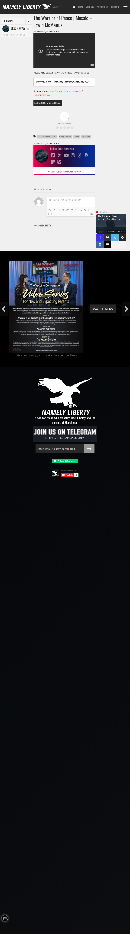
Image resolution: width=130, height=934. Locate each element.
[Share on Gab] (107, 237)
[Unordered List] (72, 210)
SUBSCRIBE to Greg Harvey (47, 102)
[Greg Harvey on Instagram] (10, 34)
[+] (50, 214)
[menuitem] (74, 7)
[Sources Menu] (125, 7)
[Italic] (54, 210)
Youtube (86, 136)
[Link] (85, 210)
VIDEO (88, 7)
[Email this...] (107, 244)
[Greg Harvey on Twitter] (3, 34)
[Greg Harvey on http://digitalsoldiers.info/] (24, 34)
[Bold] (50, 210)
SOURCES (115, 7)
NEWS (80, 7)
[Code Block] (81, 210)
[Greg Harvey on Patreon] (21, 34)
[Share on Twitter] (115, 237)
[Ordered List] (67, 210)
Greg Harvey (17, 28)
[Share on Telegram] (122, 237)
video (76, 136)
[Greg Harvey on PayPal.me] (17, 34)
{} (89, 210)
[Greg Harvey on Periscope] (14, 34)
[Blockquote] (76, 210)
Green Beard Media (47, 136)
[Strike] (63, 210)
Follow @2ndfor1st (66, 461)
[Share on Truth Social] (100, 237)
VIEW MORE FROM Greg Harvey (64, 171)
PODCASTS (101, 7)
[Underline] (58, 210)
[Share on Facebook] (100, 244)
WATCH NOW (103, 309)
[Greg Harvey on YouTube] (7, 34)
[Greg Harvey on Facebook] (27, 28)
